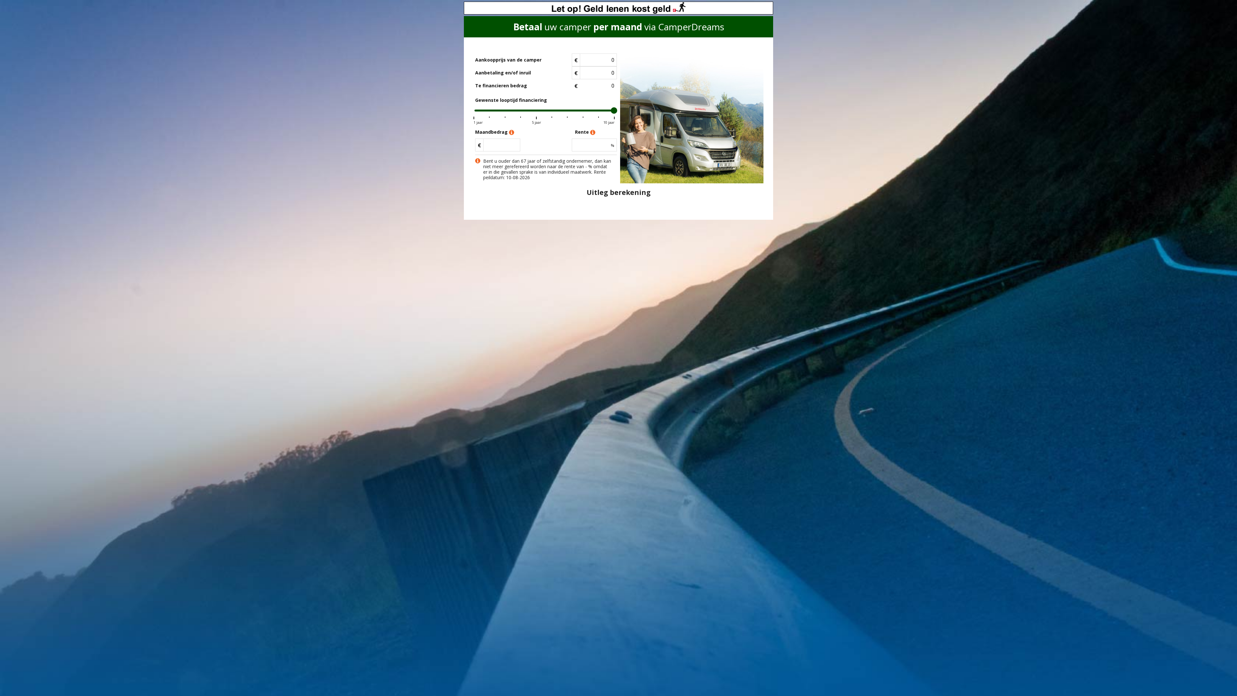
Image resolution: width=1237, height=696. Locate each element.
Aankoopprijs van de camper (508, 60)
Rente (582, 132)
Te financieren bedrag (501, 85)
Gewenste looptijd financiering (511, 100)
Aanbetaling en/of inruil (503, 73)
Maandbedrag (492, 132)
